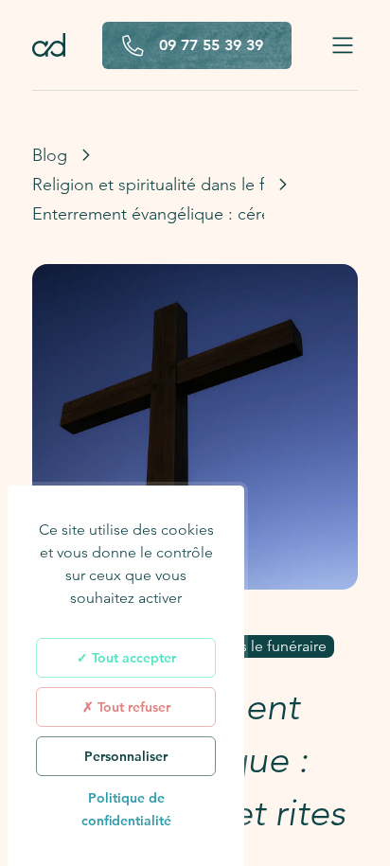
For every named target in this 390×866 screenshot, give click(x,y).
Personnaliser (126, 756)
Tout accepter (132, 657)
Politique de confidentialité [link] (126, 809)
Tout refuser (132, 707)
